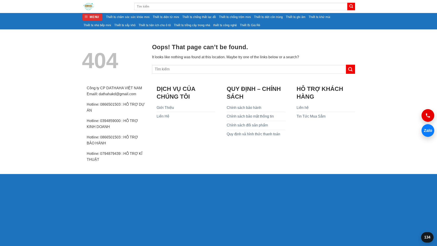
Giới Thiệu (165, 108)
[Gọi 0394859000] (428, 115)
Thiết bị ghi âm (295, 17)
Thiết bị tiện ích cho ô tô (155, 25)
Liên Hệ (163, 116)
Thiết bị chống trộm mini (235, 17)
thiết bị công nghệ (225, 25)
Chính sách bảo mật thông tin (250, 116)
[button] (92, 17)
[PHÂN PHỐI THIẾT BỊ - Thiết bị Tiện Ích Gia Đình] (104, 6)
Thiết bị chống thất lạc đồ (199, 17)
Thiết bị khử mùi (319, 17)
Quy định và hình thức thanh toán (253, 134)
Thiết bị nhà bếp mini (97, 25)
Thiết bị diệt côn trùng (268, 17)
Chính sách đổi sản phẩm (247, 125)
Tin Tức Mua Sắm (311, 116)
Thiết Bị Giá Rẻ (250, 25)
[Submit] (351, 6)
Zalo (427, 130)
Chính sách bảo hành (244, 108)
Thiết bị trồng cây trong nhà (192, 25)
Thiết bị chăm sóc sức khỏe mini (128, 17)
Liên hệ (303, 108)
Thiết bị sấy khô (124, 25)
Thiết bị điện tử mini (166, 17)
